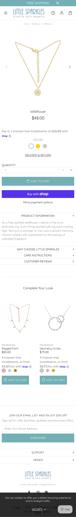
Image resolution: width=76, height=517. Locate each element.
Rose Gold (3, 370)
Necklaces (36, 24)
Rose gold (31, 146)
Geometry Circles (50, 348)
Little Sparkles (28, 13)
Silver (45, 146)
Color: (38, 139)
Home (26, 24)
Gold (38, 146)
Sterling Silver (41, 370)
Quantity (9, 165)
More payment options (38, 202)
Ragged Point (10, 348)
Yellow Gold (15, 370)
